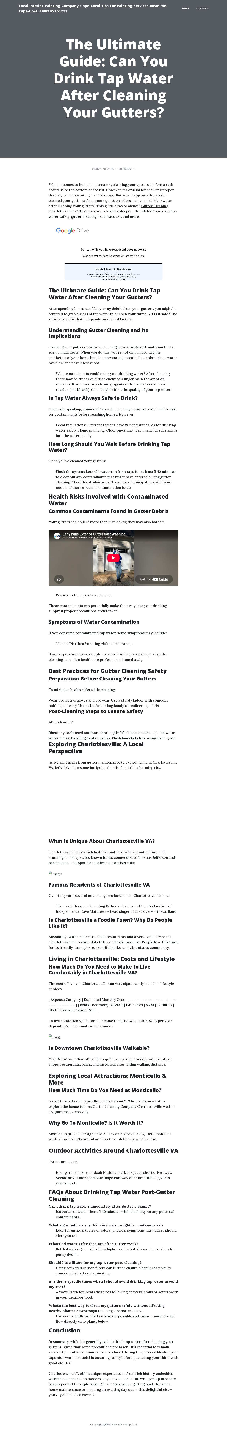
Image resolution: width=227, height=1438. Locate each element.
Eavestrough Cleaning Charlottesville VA (110, 1310)
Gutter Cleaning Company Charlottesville (127, 1106)
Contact (202, 8)
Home (185, 8)
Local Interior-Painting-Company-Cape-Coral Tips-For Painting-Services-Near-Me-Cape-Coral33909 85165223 (93, 8)
